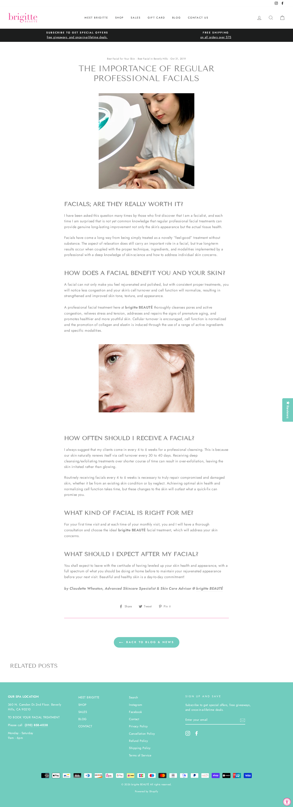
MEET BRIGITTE (96, 18)
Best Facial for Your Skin (121, 59)
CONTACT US (198, 18)
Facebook (135, 712)
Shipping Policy (140, 748)
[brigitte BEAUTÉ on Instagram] (187, 733)
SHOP (119, 18)
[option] (77, 35)
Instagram (135, 705)
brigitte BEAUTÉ (209, 588)
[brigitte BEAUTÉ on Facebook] (196, 733)
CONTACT (85, 726)
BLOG (176, 18)
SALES (136, 18)
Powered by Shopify (146, 791)
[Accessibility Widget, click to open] (287, 802)
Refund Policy (138, 741)
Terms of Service (140, 755)
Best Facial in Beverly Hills (153, 59)
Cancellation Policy (142, 733)
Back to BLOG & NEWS (149, 642)
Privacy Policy (138, 726)
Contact (134, 719)
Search (133, 697)
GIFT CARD (156, 18)
